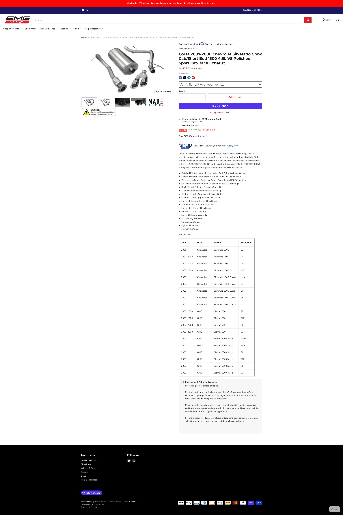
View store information (190, 125)
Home (84, 37)
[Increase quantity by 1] (202, 97)
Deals (76, 28)
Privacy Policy (86, 501)
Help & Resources (94, 28)
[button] (89, 102)
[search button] (308, 20)
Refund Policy (100, 501)
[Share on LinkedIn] (189, 77)
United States (251, 10)
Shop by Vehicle (11, 28)
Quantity (182, 91)
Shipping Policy (115, 501)
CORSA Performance (192, 68)
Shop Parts (30, 28)
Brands (64, 28)
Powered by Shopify (89, 507)
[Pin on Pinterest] (193, 77)
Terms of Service (130, 501)
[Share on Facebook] (180, 77)
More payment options (220, 112)
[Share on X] (184, 77)
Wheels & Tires (48, 28)
